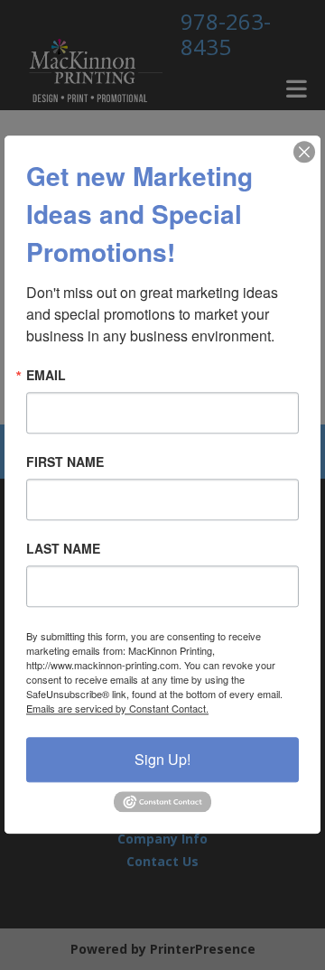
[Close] (304, 152)
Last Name (63, 548)
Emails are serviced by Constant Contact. (117, 708)
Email (46, 374)
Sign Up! (162, 759)
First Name (65, 461)
